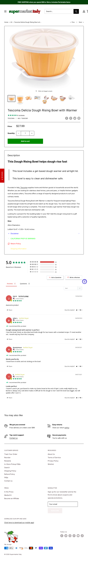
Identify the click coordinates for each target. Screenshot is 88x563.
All (11, 22)
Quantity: (11, 133)
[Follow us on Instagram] (69, 535)
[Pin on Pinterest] (70, 118)
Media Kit (7, 495)
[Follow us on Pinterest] (74, 535)
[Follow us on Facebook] (61, 535)
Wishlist (51, 464)
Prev (73, 22)
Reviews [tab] (10, 284)
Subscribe (55, 511)
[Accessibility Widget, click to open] (84, 281)
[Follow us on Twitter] (65, 535)
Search (7, 467)
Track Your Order (10, 454)
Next (80, 22)
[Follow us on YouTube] (78, 535)
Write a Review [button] (75, 277)
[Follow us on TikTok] (82, 535)
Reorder (7, 457)
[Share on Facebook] (66, 118)
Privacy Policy (53, 461)
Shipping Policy (10, 471)
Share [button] (10, 310)
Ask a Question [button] (56, 277)
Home (6, 22)
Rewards (7, 461)
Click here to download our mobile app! (19, 523)
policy (67, 428)
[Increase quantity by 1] (32, 133)
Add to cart (25, 141)
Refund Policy (9, 474)
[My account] (84, 11)
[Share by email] (78, 118)
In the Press (8, 492)
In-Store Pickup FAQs (12, 464)
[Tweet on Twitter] (74, 118)
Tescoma (11, 118)
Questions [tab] (23, 284)
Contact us (13, 438)
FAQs (6, 477)
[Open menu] (5, 11)
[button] (77, 310)
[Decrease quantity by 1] (18, 133)
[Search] (76, 11)
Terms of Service (54, 457)
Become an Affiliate (11, 498)
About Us (51, 454)
